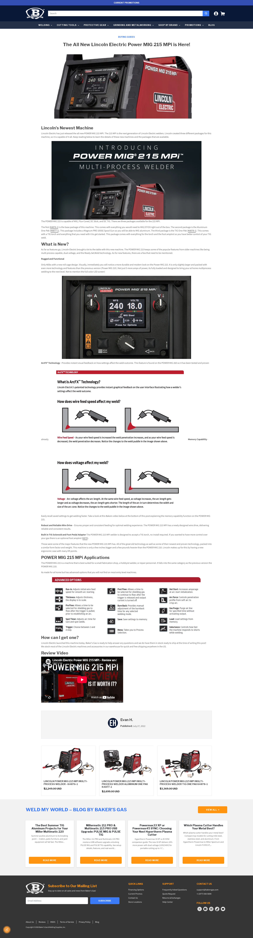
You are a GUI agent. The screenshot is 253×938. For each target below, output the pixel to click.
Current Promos (135, 893)
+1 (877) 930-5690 (204, 893)
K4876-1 (54, 227)
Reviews (42, 922)
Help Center (167, 902)
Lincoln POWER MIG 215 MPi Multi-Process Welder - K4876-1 (66, 782)
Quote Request (168, 893)
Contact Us (133, 898)
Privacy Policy (84, 922)
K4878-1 (192, 230)
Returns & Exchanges (171, 898)
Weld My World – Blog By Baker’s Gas (76, 809)
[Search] (206, 13)
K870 (85, 538)
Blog (211, 25)
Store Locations (135, 902)
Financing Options (136, 889)
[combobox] (125, 13)
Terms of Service (67, 922)
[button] (222, 13)
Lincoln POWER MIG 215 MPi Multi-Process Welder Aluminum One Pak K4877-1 (125, 784)
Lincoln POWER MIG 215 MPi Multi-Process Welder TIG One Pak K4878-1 (184, 782)
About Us (30, 922)
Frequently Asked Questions (174, 889)
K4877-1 (54, 230)
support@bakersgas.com (207, 889)
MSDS (52, 922)
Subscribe (104, 900)
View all (212, 809)
